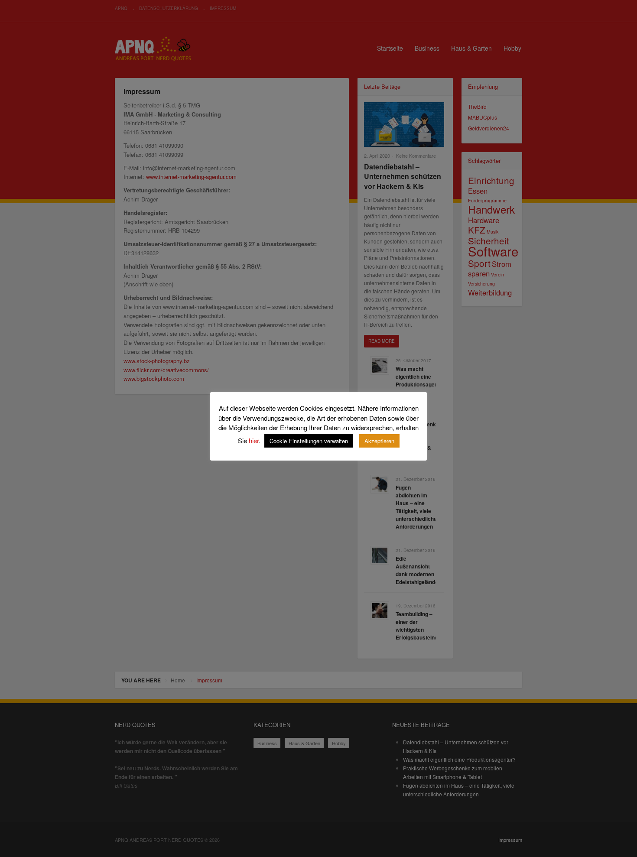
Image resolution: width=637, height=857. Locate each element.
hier (254, 440)
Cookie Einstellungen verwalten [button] (309, 441)
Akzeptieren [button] (379, 441)
